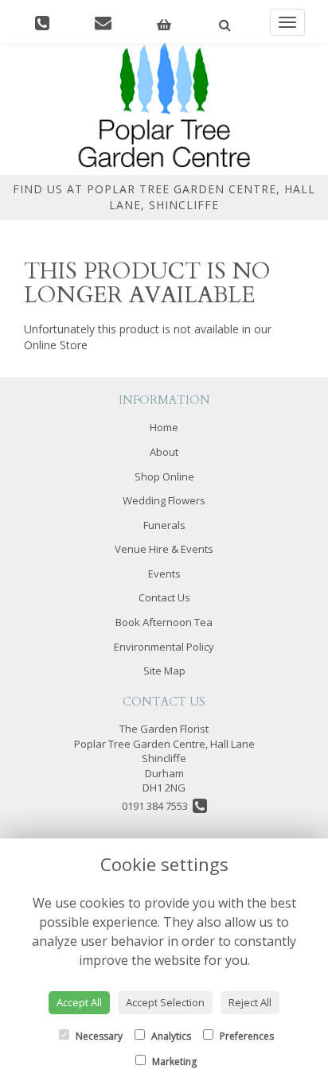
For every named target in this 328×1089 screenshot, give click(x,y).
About (164, 452)
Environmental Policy (164, 647)
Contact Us (164, 597)
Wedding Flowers (164, 500)
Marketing (173, 1061)
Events (164, 573)
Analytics (170, 1036)
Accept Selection (165, 1002)
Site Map (164, 670)
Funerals (164, 525)
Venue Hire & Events (164, 549)
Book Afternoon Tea (164, 622)
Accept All (79, 1002)
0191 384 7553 (157, 806)
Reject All (249, 1002)
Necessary (98, 1036)
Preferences (245, 1036)
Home (164, 427)
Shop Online (164, 476)
